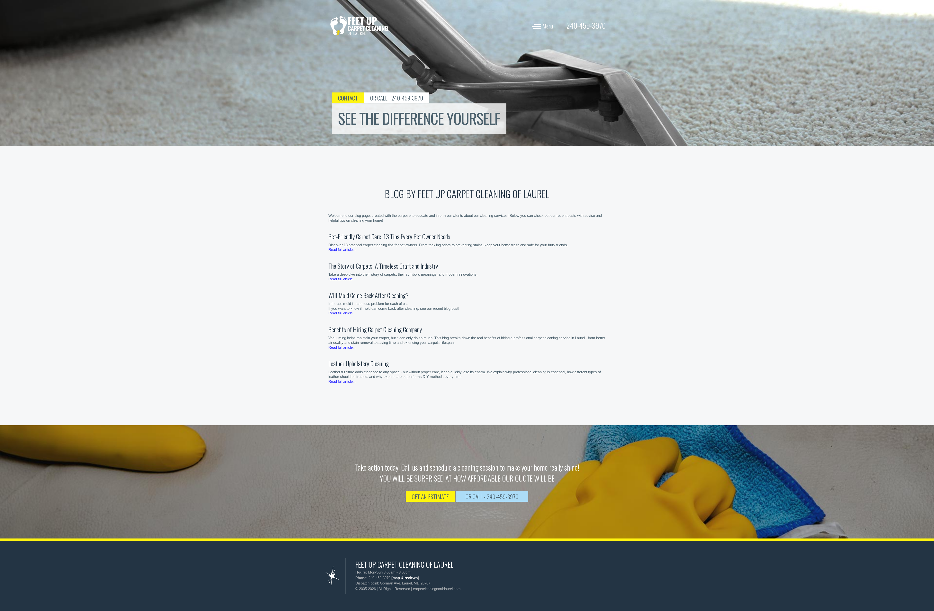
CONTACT (348, 97)
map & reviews (405, 578)
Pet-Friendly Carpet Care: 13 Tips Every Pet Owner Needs (389, 236)
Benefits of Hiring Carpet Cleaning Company (375, 329)
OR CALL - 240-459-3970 (396, 97)
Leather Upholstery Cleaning (358, 363)
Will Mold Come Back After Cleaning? (368, 295)
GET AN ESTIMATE (430, 496)
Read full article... (342, 249)
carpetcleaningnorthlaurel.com (437, 589)
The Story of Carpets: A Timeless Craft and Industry (383, 266)
